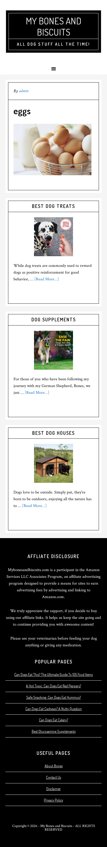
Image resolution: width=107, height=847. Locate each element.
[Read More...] (46, 279)
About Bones (54, 766)
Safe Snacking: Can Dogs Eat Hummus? (53, 697)
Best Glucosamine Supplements (54, 731)
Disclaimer (53, 789)
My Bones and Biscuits (53, 26)
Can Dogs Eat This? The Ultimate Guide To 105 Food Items (53, 674)
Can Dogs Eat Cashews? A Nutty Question (53, 709)
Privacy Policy (53, 800)
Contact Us (53, 777)
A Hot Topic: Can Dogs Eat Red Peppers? (53, 686)
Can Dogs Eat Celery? (53, 720)
